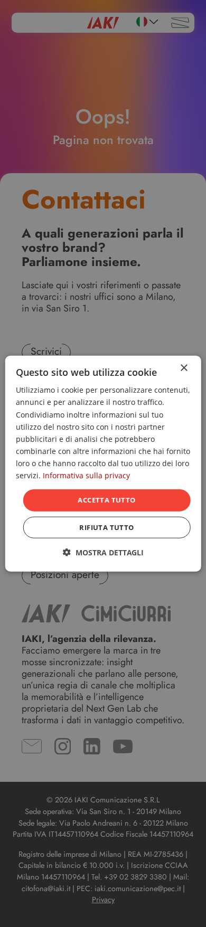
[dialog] (103, 464)
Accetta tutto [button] (106, 500)
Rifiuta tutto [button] (106, 527)
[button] (103, 552)
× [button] (184, 368)
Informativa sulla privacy (86, 475)
